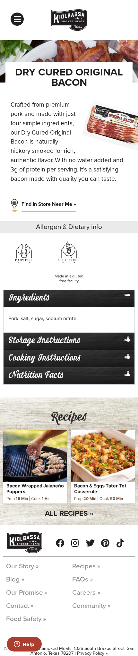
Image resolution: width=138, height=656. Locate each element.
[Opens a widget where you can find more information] (24, 645)
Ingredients (28, 298)
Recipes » (86, 566)
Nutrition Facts (36, 375)
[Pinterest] (105, 542)
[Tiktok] (120, 542)
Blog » (15, 579)
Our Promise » (27, 593)
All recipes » (69, 513)
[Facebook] (60, 542)
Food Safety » (26, 619)
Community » (91, 606)
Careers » (86, 593)
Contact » (20, 606)
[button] (69, 298)
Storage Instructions (44, 340)
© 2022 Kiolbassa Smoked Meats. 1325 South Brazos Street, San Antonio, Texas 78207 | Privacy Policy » (69, 651)
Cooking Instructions (44, 358)
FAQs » (82, 579)
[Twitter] (90, 542)
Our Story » (22, 566)
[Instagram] (75, 542)
